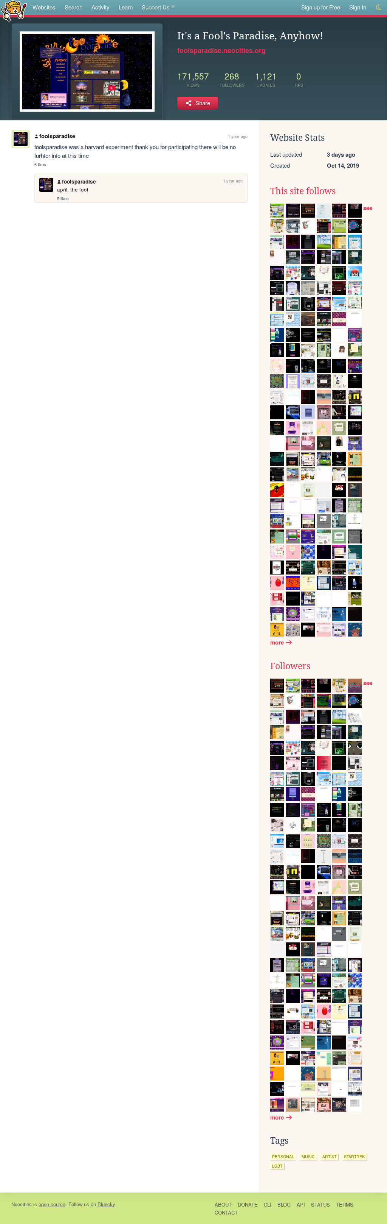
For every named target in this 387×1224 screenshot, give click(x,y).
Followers (290, 666)
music (308, 1156)
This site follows (303, 191)
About (223, 1204)
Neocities (21, 1204)
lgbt (277, 1166)
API (301, 1204)
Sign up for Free (320, 7)
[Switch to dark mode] (379, 7)
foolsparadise (57, 136)
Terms (344, 1204)
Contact (226, 1212)
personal (283, 1156)
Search (73, 7)
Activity (100, 7)
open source (52, 1204)
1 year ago (238, 136)
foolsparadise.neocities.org (221, 50)
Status (320, 1204)
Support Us (156, 7)
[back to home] (14, 10)
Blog (284, 1204)
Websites (44, 7)
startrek (354, 1156)
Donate (248, 1204)
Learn (126, 7)
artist (329, 1156)
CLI (267, 1204)
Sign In (357, 7)
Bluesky (106, 1204)
